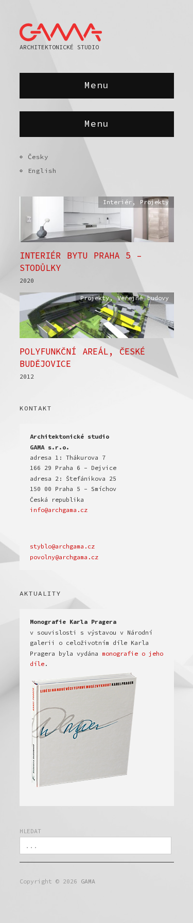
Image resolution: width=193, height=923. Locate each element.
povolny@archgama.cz (64, 557)
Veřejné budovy (143, 298)
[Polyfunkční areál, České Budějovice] (97, 318)
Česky (38, 156)
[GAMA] (61, 30)
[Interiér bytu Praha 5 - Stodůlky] (97, 222)
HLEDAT (30, 831)
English (42, 170)
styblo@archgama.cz (62, 546)
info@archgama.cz (58, 510)
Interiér (117, 202)
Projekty (154, 202)
